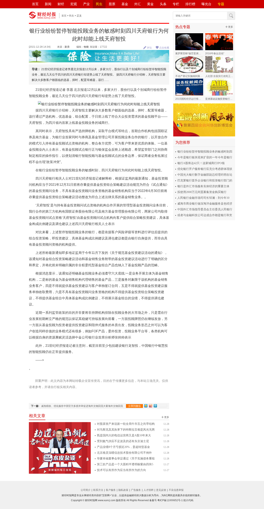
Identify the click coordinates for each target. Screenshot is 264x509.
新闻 (48, 4)
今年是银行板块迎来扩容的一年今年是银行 (204, 157)
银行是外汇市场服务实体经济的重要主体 (203, 186)
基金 (124, 4)
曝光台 (206, 4)
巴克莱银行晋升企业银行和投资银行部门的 (204, 180)
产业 (86, 4)
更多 (165, 417)
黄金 (150, 4)
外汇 (137, 4)
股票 (112, 4)
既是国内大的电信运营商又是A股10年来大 (124, 435)
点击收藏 (162, 47)
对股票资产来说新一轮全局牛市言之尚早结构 (126, 423)
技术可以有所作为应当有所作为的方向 (121, 470)
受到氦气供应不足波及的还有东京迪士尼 (123, 441)
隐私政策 (123, 490)
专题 (221, 4)
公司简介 (86, 490)
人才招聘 (148, 490)
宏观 (73, 4)
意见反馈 (161, 490)
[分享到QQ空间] (146, 405)
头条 (163, 4)
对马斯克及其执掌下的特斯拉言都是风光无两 (126, 429)
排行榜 (190, 4)
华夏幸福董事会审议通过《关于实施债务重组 (126, 458)
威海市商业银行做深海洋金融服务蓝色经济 (204, 203)
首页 (35, 4)
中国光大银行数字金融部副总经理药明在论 (204, 174)
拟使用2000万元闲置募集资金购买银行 (201, 192)
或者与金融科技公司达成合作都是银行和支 (204, 215)
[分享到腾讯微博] (155, 405)
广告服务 (136, 490)
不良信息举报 (176, 490)
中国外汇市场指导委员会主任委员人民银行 (204, 209)
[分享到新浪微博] (150, 405)
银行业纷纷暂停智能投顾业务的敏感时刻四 (204, 151)
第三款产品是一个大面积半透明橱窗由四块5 (125, 464)
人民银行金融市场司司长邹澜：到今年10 (203, 197)
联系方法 (98, 490)
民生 (99, 4)
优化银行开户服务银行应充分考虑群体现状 (204, 168)
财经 (61, 4)
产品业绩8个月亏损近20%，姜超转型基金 (123, 447)
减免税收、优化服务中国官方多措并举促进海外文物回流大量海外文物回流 (82, 406)
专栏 (176, 4)
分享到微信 (134, 406)
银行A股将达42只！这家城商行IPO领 (201, 163)
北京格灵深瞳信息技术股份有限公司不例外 (124, 452)
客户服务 (111, 490)
